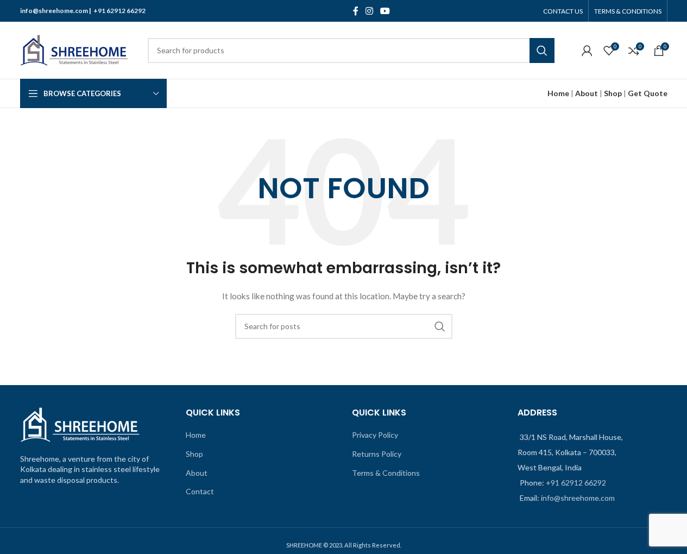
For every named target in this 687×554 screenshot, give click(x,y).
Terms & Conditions (386, 472)
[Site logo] (74, 49)
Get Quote (647, 93)
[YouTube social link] (385, 11)
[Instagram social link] (369, 11)
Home (196, 434)
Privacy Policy (375, 434)
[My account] (587, 50)
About (586, 93)
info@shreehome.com (54, 11)
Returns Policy (376, 453)
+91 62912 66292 (119, 11)
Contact (200, 491)
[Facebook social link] (355, 11)
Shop (613, 93)
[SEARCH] (542, 50)
